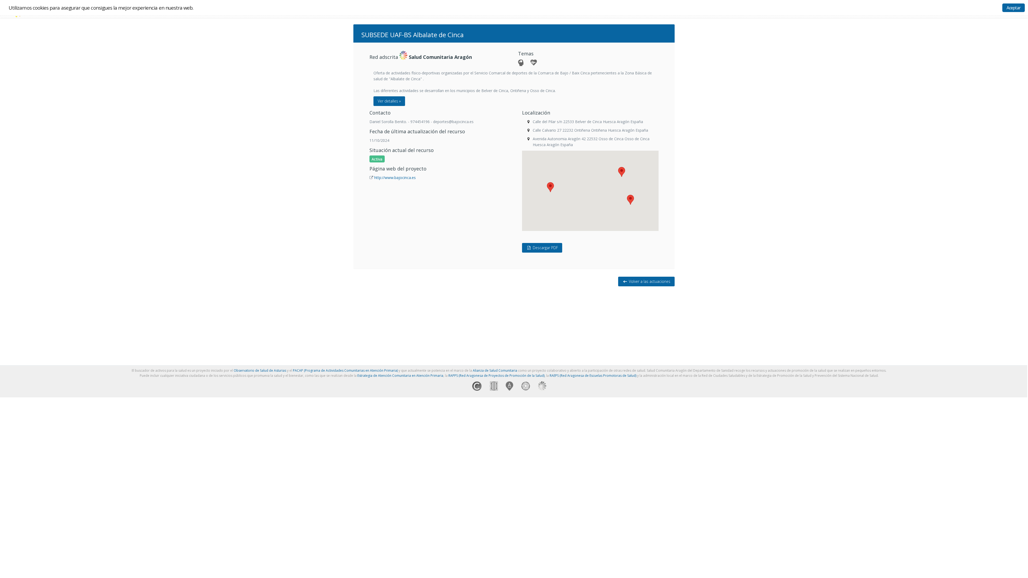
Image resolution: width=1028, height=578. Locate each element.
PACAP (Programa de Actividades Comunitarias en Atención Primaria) (345, 370)
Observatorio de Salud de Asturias (260, 370)
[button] (621, 172)
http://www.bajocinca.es (395, 177)
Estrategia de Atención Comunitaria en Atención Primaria (400, 375)
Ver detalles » (389, 101)
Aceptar (1014, 8)
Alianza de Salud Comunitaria (495, 370)
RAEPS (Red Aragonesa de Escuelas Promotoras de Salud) (593, 375)
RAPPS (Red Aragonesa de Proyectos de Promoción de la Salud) (496, 375)
